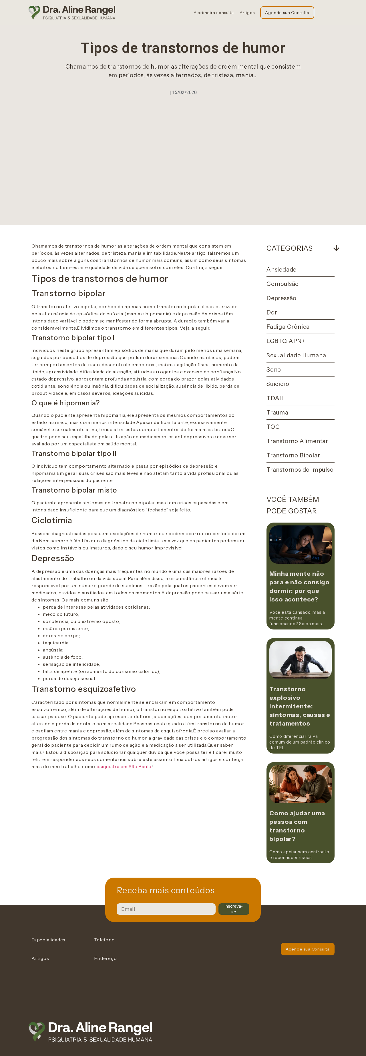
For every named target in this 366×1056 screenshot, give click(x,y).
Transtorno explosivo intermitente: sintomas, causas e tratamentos (299, 706)
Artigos (247, 12)
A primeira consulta (214, 12)
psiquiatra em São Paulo (124, 766)
